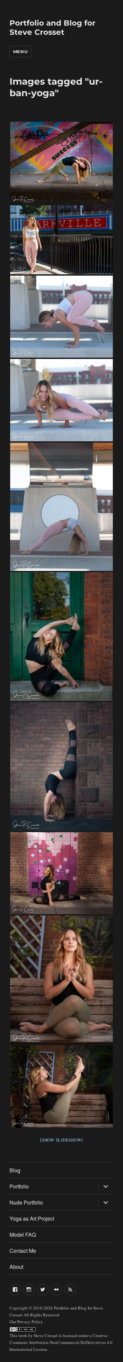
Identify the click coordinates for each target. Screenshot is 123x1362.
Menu (20, 51)
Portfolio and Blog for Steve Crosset (52, 27)
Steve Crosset (46, 1335)
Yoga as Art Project (32, 1218)
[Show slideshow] (61, 1140)
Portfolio (19, 1186)
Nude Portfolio (26, 1202)
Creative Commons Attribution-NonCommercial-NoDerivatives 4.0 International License (61, 1342)
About (16, 1266)
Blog (15, 1170)
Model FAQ (23, 1234)
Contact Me (23, 1250)
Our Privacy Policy (26, 1322)
